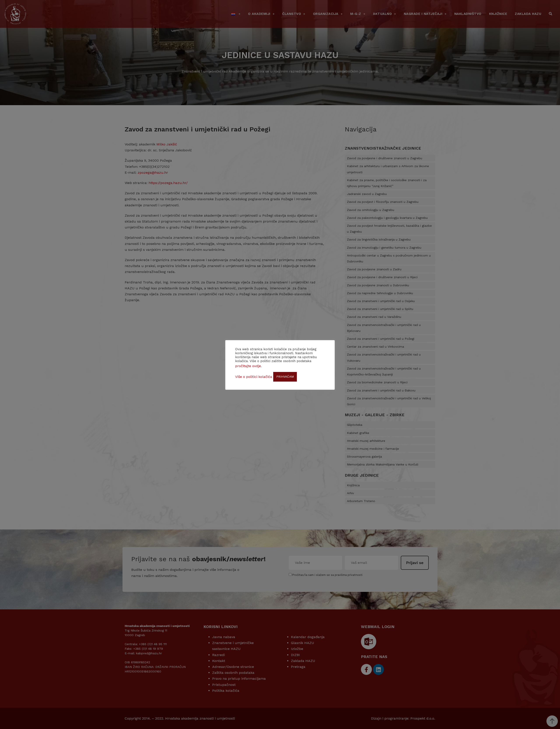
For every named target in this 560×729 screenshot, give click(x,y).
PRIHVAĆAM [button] (285, 376)
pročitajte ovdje (248, 366)
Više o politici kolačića (253, 377)
